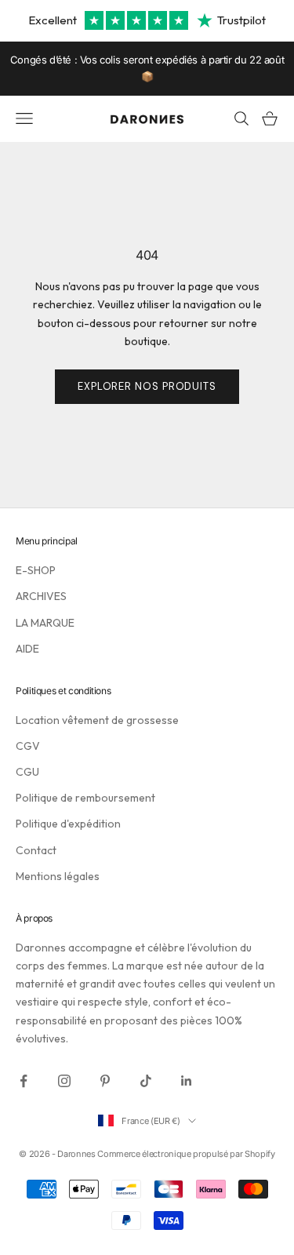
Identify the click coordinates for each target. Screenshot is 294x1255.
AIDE (27, 649)
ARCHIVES (41, 596)
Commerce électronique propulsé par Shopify (185, 1153)
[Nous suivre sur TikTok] (146, 1081)
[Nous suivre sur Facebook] (23, 1081)
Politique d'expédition (68, 824)
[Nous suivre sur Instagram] (64, 1081)
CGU (27, 772)
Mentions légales (58, 876)
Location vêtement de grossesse (97, 720)
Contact (36, 850)
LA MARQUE (45, 623)
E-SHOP (36, 570)
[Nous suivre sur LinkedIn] (186, 1081)
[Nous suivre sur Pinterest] (105, 1081)
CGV (28, 746)
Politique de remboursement (85, 798)
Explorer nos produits (147, 386)
